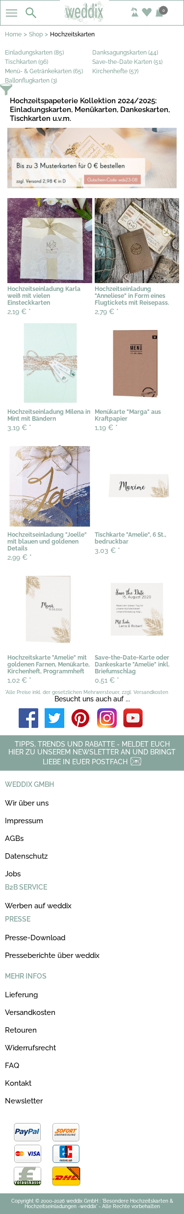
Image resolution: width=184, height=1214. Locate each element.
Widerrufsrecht (30, 1047)
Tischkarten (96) (26, 61)
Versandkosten (30, 1012)
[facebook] (28, 719)
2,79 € (107, 312)
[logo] (91, 20)
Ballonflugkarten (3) (31, 80)
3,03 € (107, 550)
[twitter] (54, 719)
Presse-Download (35, 937)
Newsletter (24, 1101)
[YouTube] (133, 719)
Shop (36, 34)
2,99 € (19, 557)
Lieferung (21, 994)
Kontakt (18, 1083)
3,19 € (19, 428)
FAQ (12, 1065)
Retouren (21, 1030)
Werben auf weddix (38, 905)
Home (13, 34)
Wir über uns (27, 803)
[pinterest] (81, 719)
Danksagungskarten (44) (125, 52)
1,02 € (19, 680)
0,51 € (107, 680)
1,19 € (106, 428)
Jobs (13, 873)
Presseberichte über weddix (52, 955)
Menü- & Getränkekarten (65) (44, 71)
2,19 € (19, 312)
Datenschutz (26, 856)
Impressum (24, 820)
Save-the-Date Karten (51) (127, 61)
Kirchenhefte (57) (115, 71)
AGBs (14, 838)
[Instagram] (107, 719)
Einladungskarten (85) (34, 52)
